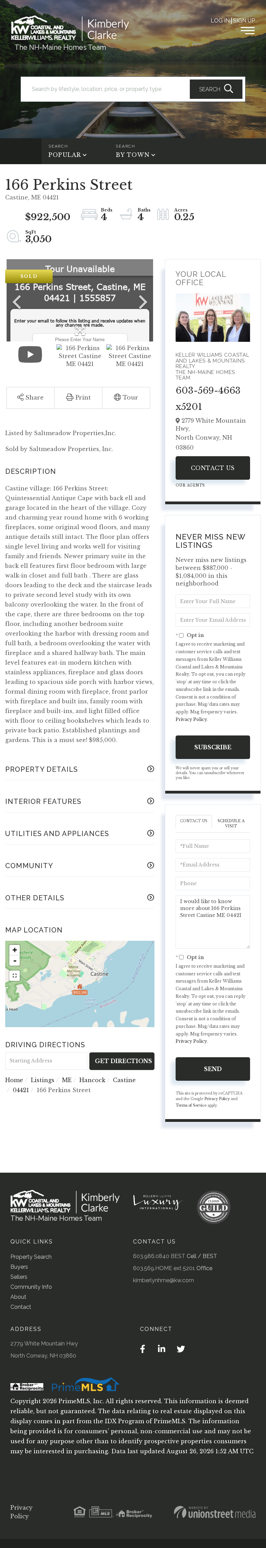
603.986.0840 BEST (159, 1256)
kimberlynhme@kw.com (163, 1280)
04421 (21, 1090)
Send (213, 1069)
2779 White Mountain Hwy (44, 1343)
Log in (220, 20)
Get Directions (123, 1061)
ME (67, 1080)
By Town (132, 154)
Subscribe (212, 747)
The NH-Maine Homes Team (60, 47)
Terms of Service (191, 1105)
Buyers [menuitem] (19, 1267)
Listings (42, 1080)
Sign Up (244, 20)
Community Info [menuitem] (31, 1287)
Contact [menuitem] (20, 1307)
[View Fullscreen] (14, 975)
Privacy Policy (191, 719)
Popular (64, 154)
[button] (216, 89)
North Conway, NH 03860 (43, 1355)
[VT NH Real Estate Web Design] (215, 1512)
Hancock (92, 1080)
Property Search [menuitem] (31, 1257)
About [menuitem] (18, 1297)
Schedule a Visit (231, 823)
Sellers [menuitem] (18, 1277)
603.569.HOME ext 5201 (164, 1268)
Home (14, 1080)
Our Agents (190, 485)
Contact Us (213, 468)
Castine (124, 1080)
